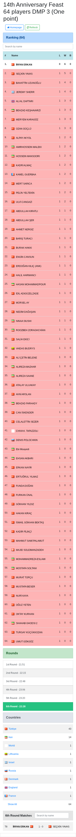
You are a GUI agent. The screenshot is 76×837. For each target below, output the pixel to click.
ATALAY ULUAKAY (26, 385)
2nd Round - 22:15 (16, 673)
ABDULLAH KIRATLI (27, 211)
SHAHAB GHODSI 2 (26, 623)
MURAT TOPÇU (24, 577)
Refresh (33, 27)
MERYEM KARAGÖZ (27, 119)
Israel (11, 762)
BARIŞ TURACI (24, 238)
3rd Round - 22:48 (15, 681)
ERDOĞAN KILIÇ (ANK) (28, 266)
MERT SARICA (24, 183)
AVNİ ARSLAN (23, 394)
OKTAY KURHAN (25, 614)
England (13, 787)
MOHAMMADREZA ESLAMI (30, 559)
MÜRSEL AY (22, 302)
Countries (13, 717)
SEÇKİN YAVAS (24, 73)
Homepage (15, 27)
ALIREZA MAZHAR (26, 367)
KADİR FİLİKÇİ (24, 531)
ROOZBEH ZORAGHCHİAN (30, 330)
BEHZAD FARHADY (26, 403)
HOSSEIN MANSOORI (28, 156)
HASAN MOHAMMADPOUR (31, 284)
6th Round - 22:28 (16, 706)
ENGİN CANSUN (25, 257)
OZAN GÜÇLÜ (23, 128)
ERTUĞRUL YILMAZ (27, 476)
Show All (12, 804)
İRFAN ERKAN (24, 64)
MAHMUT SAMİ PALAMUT (30, 540)
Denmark (13, 779)
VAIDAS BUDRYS (25, 348)
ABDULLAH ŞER (25, 220)
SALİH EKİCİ (22, 339)
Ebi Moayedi (22, 449)
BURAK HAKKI (24, 247)
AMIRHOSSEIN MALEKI (29, 147)
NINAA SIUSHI (23, 321)
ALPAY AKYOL (23, 138)
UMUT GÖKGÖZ (24, 641)
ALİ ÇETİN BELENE (26, 357)
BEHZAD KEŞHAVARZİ (28, 110)
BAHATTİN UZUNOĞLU (28, 83)
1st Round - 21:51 (15, 664)
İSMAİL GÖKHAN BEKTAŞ (30, 522)
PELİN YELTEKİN (25, 193)
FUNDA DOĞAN (24, 486)
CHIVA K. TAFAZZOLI (27, 431)
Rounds (12, 653)
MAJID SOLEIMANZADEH (30, 550)
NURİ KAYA (22, 595)
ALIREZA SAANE (25, 376)
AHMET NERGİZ (25, 229)
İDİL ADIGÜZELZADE (27, 293)
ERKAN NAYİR (24, 467)
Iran (11, 737)
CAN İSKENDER (25, 412)
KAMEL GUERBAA (26, 174)
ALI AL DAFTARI (24, 101)
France (12, 796)
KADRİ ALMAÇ (24, 165)
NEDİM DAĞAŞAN (26, 312)
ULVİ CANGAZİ (24, 202)
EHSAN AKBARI (24, 458)
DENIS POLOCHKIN (27, 440)
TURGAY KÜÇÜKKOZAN (29, 632)
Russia (12, 770)
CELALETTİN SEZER (27, 421)
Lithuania (14, 754)
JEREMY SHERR (25, 92)
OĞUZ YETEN (23, 605)
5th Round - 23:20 (15, 698)
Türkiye (12, 729)
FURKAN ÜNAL (24, 495)
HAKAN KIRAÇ (24, 513)
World (12, 745)
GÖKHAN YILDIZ (25, 504)
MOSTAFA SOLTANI (26, 568)
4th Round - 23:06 (15, 689)
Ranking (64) (15, 37)
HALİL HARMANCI (26, 275)
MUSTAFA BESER (25, 586)
